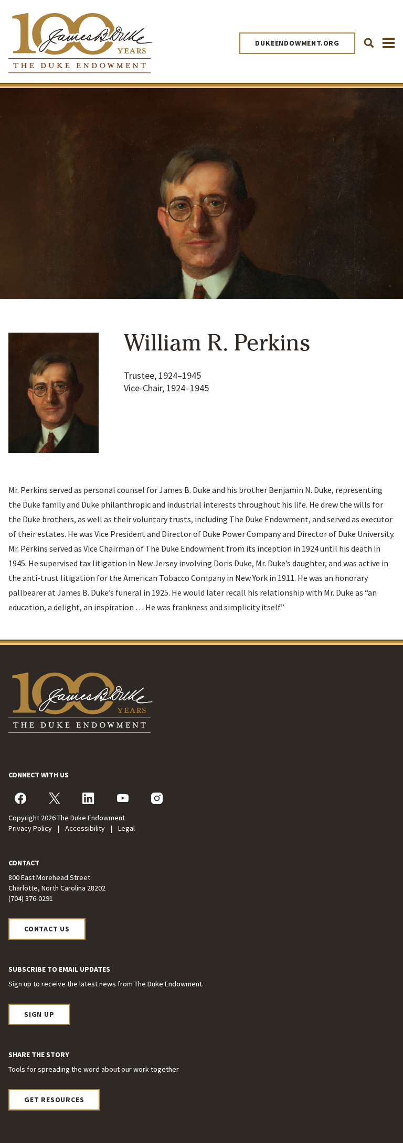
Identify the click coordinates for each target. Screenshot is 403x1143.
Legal (126, 828)
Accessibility (86, 828)
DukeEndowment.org (297, 43)
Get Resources (54, 1099)
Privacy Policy (31, 828)
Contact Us (47, 928)
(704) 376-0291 (30, 898)
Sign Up (39, 1014)
